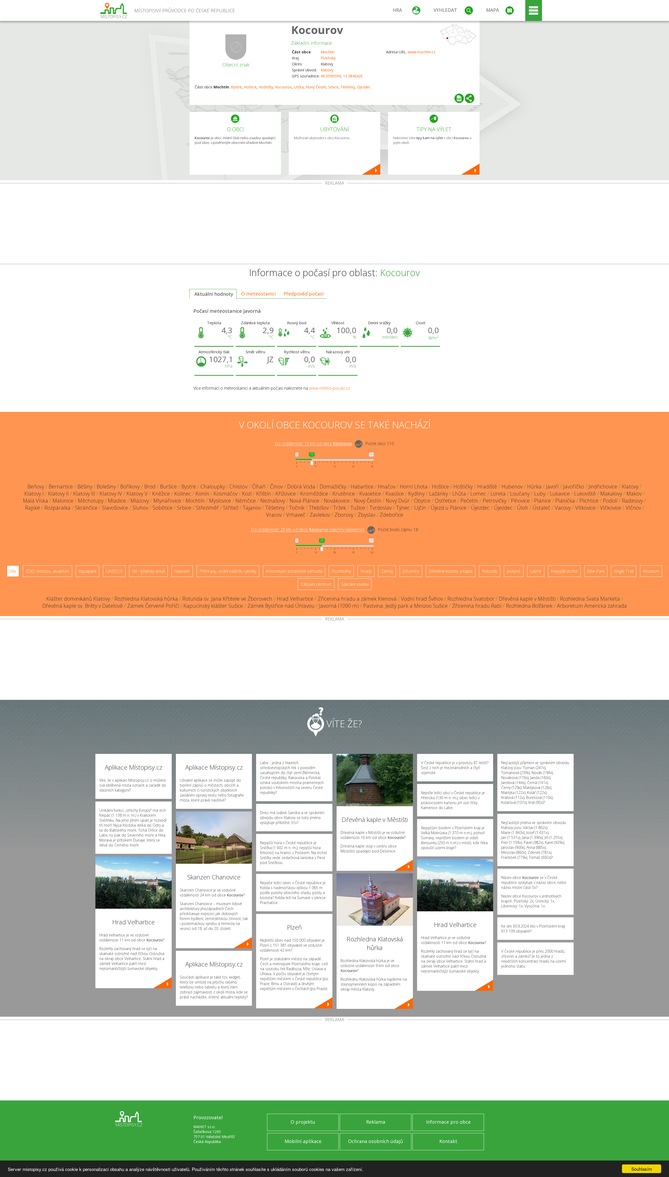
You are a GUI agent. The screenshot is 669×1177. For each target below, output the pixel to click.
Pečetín (469, 500)
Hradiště (487, 486)
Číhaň (259, 486)
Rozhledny (341, 571)
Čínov (276, 486)
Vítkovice (585, 507)
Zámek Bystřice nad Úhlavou (281, 605)
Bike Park (595, 571)
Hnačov (386, 486)
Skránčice (86, 507)
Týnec (403, 507)
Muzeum (651, 571)
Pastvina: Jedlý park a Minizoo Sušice (405, 605)
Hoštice (250, 86)
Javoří (552, 486)
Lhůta (299, 86)
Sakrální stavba (355, 584)
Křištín (263, 493)
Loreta (498, 493)
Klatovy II (58, 493)
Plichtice (588, 500)
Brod (149, 486)
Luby (539, 493)
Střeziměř (207, 507)
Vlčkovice (610, 507)
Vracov (274, 514)
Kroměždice (314, 493)
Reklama (375, 1122)
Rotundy (489, 571)
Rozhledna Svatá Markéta (590, 598)
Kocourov (317, 29)
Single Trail (623, 571)
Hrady (366, 571)
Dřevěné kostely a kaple (450, 571)
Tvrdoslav (381, 507)
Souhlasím (641, 1168)
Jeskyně (514, 571)
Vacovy (563, 507)
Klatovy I (34, 493)
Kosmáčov (226, 493)
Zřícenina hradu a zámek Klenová (357, 598)
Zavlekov (320, 514)
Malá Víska (35, 500)
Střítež (230, 507)
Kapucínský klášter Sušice (213, 605)
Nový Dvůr (398, 500)
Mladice (117, 500)
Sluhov (140, 507)
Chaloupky (212, 486)
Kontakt (448, 1141)
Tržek (339, 507)
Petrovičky (494, 500)
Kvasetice (370, 493)
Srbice (333, 86)
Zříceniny (410, 571)
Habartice (362, 486)
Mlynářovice (167, 500)
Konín (202, 493)
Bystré (236, 86)
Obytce (422, 500)
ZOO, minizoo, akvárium (47, 571)
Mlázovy (139, 500)
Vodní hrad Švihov (422, 598)
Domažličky (333, 486)
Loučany (520, 493)
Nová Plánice (304, 500)
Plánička (565, 500)
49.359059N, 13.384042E (342, 75)
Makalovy (611, 493)
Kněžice (161, 493)
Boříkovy (130, 486)
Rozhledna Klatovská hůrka (146, 598)
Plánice (542, 500)
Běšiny (84, 486)
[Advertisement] (334, 224)
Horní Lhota (414, 486)
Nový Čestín (316, 86)
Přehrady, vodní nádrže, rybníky (227, 571)
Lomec (478, 493)
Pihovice (520, 500)
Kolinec (182, 493)
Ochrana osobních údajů (375, 1141)
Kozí (247, 493)
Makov (634, 493)
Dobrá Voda (301, 486)
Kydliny (416, 493)
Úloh (522, 507)
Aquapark (87, 571)
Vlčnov (633, 507)
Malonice (63, 500)
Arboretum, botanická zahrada (294, 571)
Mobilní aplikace (303, 1141)
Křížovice (285, 493)
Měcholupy (90, 500)
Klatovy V (137, 493)
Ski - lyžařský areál (148, 571)
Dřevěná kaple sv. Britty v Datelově (82, 605)
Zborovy (343, 514)
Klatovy (327, 69)
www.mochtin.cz (421, 51)
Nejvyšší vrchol (564, 571)
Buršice (168, 486)
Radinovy (632, 500)
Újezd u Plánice (448, 507)
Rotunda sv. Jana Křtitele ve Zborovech (227, 598)
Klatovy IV (111, 493)
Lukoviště (585, 493)
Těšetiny (348, 86)
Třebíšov (319, 507)
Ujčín (420, 507)
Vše (13, 571)
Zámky (387, 571)
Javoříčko (573, 486)
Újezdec (364, 86)
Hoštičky (266, 86)
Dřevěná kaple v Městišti (527, 598)
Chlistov (238, 486)
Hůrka (534, 486)
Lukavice (560, 493)
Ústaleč (541, 507)
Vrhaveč (295, 514)
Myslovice (220, 500)
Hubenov (512, 486)
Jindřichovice (603, 486)
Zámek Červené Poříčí (153, 605)
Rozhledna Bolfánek (529, 605)
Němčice (245, 500)
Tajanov (252, 507)
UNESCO (114, 571)
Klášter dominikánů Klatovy (78, 598)
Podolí (610, 500)
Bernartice (61, 486)
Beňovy (35, 486)
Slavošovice (115, 507)
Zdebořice (391, 514)
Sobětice (162, 507)
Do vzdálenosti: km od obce (313, 444)
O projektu (303, 1122)
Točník (296, 507)
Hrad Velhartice (295, 598)
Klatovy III (84, 493)
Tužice (357, 507)
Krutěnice (343, 493)
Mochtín (327, 51)
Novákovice (337, 500)
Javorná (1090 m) (339, 605)
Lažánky (438, 493)
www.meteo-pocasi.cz (329, 388)
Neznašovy (272, 500)
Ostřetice (445, 500)
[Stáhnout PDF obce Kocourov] (459, 98)
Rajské (32, 507)
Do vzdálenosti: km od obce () (307, 530)
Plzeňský (328, 57)
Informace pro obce (448, 1122)
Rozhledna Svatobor (470, 598)
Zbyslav (366, 514)
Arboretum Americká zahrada (592, 605)
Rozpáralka (57, 507)
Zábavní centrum (316, 584)
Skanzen (182, 571)
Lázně (535, 571)
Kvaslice (394, 493)
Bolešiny (106, 486)
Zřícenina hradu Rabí (476, 605)
